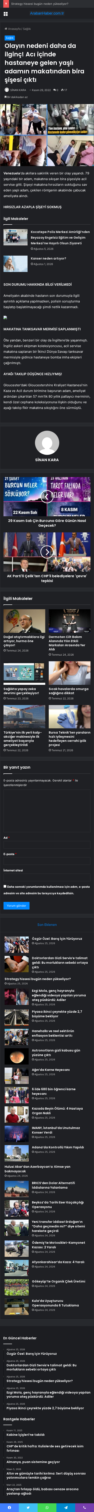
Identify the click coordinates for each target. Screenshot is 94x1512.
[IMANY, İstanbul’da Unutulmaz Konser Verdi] (17, 1134)
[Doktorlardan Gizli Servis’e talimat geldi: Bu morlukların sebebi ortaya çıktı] (17, 964)
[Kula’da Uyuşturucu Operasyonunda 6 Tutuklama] (17, 1307)
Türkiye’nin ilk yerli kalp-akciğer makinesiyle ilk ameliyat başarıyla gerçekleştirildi (22, 738)
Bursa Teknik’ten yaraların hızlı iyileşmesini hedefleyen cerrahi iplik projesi (70, 738)
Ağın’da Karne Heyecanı (51, 1070)
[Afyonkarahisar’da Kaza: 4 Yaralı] (17, 1268)
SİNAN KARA (18, 90)
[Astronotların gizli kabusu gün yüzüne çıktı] (17, 1056)
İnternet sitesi (13, 870)
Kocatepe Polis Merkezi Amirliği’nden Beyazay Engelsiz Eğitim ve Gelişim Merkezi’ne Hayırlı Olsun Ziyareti (60, 237)
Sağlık (27, 28)
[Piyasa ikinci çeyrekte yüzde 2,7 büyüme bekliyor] (17, 1017)
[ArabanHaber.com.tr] (47, 13)
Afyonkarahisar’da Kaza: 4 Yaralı (58, 1262)
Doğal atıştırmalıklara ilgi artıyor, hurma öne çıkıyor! (24, 641)
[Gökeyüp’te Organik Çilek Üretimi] (17, 1287)
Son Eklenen (47, 925)
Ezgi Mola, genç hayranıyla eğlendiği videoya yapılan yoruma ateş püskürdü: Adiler (59, 995)
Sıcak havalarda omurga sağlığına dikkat (69, 691)
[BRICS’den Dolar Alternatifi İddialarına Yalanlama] (17, 1189)
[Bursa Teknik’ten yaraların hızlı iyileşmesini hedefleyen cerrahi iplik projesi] (70, 717)
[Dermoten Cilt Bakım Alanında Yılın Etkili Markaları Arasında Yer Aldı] (70, 621)
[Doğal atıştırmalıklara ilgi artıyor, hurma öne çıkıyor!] (24, 621)
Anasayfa (14, 28)
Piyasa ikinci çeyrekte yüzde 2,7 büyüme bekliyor (57, 1013)
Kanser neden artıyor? (48, 258)
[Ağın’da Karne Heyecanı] (17, 1076)
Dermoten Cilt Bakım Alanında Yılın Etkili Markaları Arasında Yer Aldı (67, 643)
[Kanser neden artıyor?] (15, 264)
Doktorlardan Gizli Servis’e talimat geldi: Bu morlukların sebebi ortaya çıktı (60, 962)
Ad (6, 837)
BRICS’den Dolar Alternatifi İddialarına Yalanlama (53, 1185)
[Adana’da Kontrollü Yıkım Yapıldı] (17, 1153)
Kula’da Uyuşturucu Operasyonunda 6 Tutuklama (55, 1303)
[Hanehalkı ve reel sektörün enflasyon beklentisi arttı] (17, 1037)
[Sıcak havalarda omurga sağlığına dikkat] (70, 673)
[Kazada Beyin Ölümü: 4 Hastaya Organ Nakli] (17, 1114)
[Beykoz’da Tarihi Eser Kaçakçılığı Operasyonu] (17, 1208)
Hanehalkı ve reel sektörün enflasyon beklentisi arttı (53, 1033)
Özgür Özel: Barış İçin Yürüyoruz (57, 939)
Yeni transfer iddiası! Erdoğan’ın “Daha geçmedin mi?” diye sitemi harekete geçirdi (58, 1226)
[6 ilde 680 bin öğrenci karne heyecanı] (17, 1095)
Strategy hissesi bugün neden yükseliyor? (39, 3)
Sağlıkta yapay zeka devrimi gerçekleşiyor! (21, 691)
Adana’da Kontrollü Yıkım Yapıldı (58, 1147)
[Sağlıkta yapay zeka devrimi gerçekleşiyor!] (24, 673)
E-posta (10, 854)
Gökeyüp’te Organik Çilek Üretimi (58, 1281)
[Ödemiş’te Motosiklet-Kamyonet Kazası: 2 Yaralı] (17, 1248)
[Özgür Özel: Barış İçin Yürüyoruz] (17, 945)
